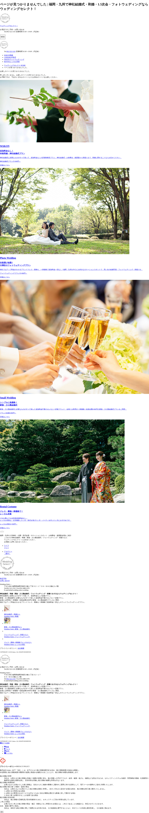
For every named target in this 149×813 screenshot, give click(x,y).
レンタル (9, 753)
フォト (7, 749)
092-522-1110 (10, 51)
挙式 (7, 751)
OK (2, 812)
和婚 (7, 747)
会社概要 (21, 648)
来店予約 (3, 578)
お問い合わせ (5, 581)
